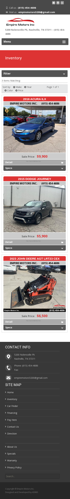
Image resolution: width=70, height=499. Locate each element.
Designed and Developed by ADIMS (21, 492)
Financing (12, 412)
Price (20, 90)
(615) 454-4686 (27, 7)
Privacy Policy (14, 467)
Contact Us (13, 426)
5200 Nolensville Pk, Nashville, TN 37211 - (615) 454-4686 (35, 31)
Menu (7, 41)
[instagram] (58, 4)
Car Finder (12, 406)
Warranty (12, 460)
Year (29, 87)
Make (18, 87)
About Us (12, 446)
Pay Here (12, 419)
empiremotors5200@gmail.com (36, 12)
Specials (11, 453)
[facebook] (53, 4)
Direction (12, 433)
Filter (7, 73)
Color (10, 90)
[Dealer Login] (62, 4)
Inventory (12, 399)
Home (10, 392)
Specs (8, 168)
